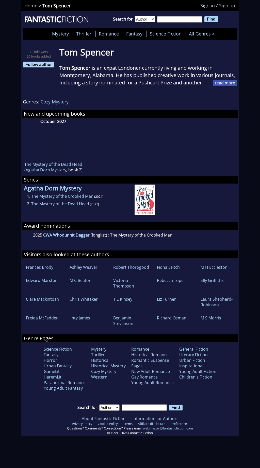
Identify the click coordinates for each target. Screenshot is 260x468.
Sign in (207, 6)
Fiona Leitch (168, 267)
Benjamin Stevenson (123, 320)
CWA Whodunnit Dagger (66, 235)
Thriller (83, 34)
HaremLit (52, 377)
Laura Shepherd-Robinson (217, 302)
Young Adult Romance (152, 382)
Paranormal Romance (65, 382)
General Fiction (193, 349)
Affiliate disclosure (151, 423)
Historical (100, 360)
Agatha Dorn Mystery (46, 170)
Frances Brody (39, 267)
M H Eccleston (214, 267)
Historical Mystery (108, 366)
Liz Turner (166, 299)
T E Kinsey (122, 299)
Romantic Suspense (150, 360)
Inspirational (191, 366)
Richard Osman (171, 318)
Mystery (60, 34)
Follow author (38, 64)
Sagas (136, 366)
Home (30, 6)
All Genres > (203, 34)
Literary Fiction (193, 354)
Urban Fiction (192, 360)
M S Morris (211, 318)
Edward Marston (42, 280)
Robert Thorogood (131, 267)
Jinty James (80, 318)
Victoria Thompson (123, 283)
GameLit (52, 371)
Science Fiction (166, 34)
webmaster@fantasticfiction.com (168, 428)
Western (99, 377)
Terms (128, 423)
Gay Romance (144, 377)
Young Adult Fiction (197, 371)
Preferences (179, 423)
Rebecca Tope (170, 280)
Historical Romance (150, 354)
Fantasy (134, 34)
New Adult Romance (150, 371)
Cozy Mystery (55, 102)
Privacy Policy (82, 423)
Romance (109, 34)
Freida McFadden (42, 318)
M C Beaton (80, 280)
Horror (50, 360)
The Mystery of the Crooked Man (62, 196)
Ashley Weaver (84, 267)
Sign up (227, 6)
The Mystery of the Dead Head (53, 164)
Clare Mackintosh (42, 299)
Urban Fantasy (58, 366)
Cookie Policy (108, 423)
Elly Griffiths (212, 280)
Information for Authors (155, 418)
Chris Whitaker (84, 299)
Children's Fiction (195, 377)
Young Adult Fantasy (63, 388)
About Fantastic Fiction (103, 418)
